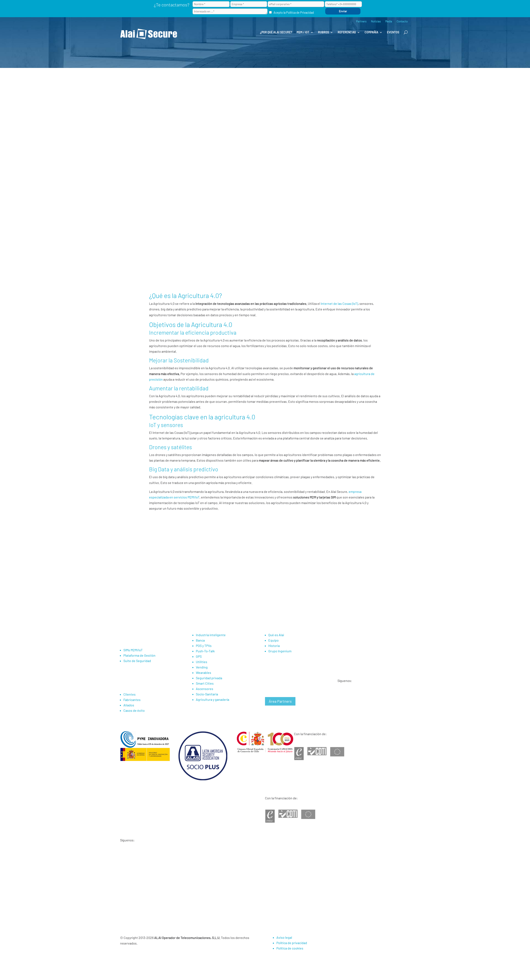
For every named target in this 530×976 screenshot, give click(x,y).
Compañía (371, 32)
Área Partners (280, 701)
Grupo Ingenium (280, 651)
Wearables (203, 672)
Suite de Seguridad (137, 661)
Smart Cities (205, 683)
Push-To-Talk (205, 651)
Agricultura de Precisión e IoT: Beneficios (186, 540)
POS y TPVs (204, 646)
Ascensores (204, 689)
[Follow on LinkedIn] (349, 696)
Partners (361, 21)
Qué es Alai (276, 635)
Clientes (129, 694)
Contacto (402, 21)
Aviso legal (284, 937)
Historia (274, 646)
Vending (202, 667)
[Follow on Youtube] (340, 696)
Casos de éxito (134, 710)
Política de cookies (289, 948)
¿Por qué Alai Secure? (276, 32)
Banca (200, 640)
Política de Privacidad (300, 12)
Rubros (323, 32)
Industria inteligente (211, 635)
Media (388, 21)
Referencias (347, 32)
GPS (199, 656)
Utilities (201, 662)
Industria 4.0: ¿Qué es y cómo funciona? (184, 546)
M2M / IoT (303, 32)
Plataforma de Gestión (139, 655)
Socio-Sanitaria (207, 694)
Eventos (393, 32)
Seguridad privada (209, 678)
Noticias (376, 21)
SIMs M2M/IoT (133, 650)
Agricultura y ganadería (212, 699)
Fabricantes (132, 700)
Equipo (273, 640)
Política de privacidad (291, 943)
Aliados (128, 705)
